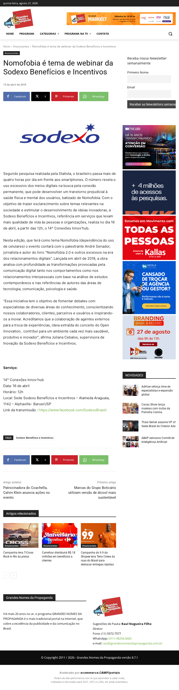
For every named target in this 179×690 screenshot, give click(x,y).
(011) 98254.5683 (120, 638)
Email (131, 87)
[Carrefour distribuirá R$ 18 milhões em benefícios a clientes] (59, 535)
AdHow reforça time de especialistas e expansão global (157, 390)
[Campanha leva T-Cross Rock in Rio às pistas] (20, 535)
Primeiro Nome (137, 72)
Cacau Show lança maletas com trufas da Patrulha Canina (155, 408)
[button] (170, 33)
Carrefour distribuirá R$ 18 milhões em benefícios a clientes (58, 556)
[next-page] (14, 575)
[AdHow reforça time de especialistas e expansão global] (130, 390)
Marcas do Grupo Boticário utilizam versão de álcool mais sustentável (92, 493)
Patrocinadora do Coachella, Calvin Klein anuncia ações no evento (26, 493)
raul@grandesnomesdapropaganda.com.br (132, 643)
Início (6, 46)
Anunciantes (21, 46)
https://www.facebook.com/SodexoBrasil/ (73, 410)
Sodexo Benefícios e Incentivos (34, 437)
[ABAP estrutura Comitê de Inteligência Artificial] (130, 441)
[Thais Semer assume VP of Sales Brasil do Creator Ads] (130, 425)
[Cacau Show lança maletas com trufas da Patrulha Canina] (130, 408)
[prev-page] (6, 575)
